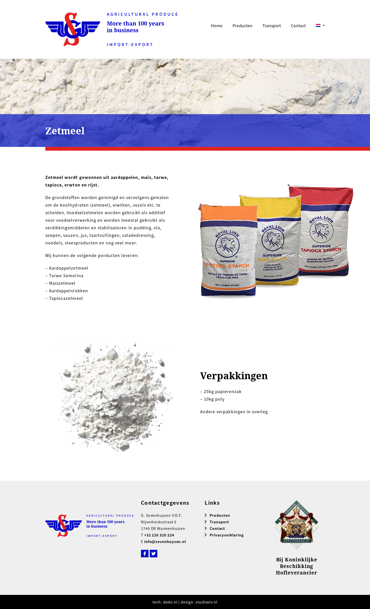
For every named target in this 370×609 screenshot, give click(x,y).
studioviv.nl (206, 601)
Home (217, 25)
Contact (298, 25)
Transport (272, 25)
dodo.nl (170, 601)
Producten (242, 25)
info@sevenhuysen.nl (165, 541)
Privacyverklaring (226, 534)
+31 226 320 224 (159, 534)
